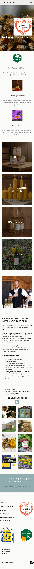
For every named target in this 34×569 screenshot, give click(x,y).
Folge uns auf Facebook (17, 397)
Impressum (7, 549)
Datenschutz (7, 551)
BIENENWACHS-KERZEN (17, 189)
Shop (5, 553)
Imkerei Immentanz (8, 2)
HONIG (17, 157)
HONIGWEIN (17, 221)
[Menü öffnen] (31, 2)
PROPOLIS (17, 254)
